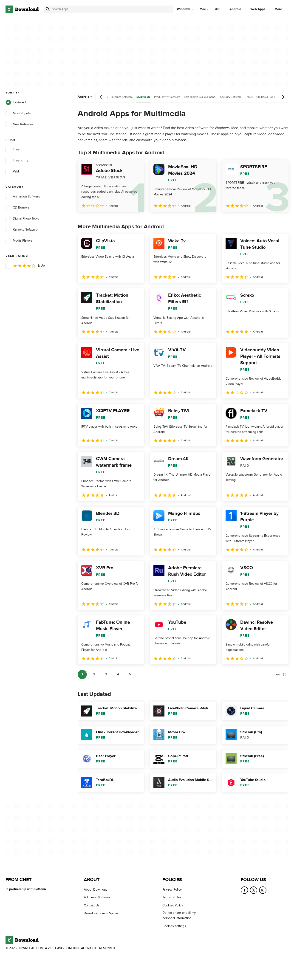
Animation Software (26, 196)
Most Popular (22, 113)
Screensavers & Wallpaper (200, 97)
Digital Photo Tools (26, 218)
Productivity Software (167, 97)
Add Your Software (97, 897)
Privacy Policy (172, 889)
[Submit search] (47, 9)
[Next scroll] (282, 96)
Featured (19, 102)
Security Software (231, 97)
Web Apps (257, 9)
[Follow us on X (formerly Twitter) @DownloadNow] (253, 890)
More (278, 9)
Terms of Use (171, 897)
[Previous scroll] (101, 96)
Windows (183, 9)
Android (235, 9)
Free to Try (20, 160)
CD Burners (21, 207)
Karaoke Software (25, 229)
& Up (41, 266)
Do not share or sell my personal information (179, 915)
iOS (217, 9)
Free (16, 149)
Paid (16, 171)
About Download (95, 889)
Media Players (23, 241)
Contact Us (91, 905)
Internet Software (122, 97)
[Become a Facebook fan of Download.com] (244, 890)
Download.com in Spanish (102, 913)
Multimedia (143, 97)
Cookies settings (174, 926)
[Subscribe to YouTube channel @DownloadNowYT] (262, 890)
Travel (249, 97)
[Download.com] (22, 9)
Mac (203, 9)
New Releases (23, 124)
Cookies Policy (172, 905)
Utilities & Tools (266, 97)
